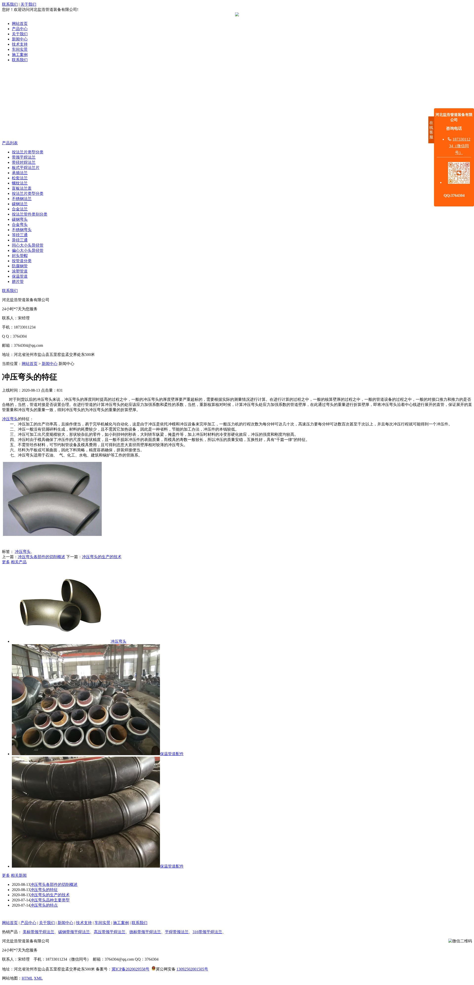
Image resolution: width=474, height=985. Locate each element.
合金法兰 (20, 209)
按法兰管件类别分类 (29, 214)
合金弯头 (20, 224)
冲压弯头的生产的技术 (101, 557)
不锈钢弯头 (22, 230)
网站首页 (20, 23)
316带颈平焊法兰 (207, 932)
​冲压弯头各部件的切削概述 (41, 557)
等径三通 (20, 235)
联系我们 (10, 4)
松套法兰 (20, 178)
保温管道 (20, 276)
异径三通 (20, 240)
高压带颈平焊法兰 (109, 932)
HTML (27, 978)
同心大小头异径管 (27, 245)
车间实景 (20, 49)
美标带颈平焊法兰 (38, 932)
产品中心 (20, 29)
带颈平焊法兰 (24, 157)
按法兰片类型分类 (27, 152)
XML (38, 978)
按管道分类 (22, 261)
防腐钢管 (20, 266)
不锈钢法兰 (22, 199)
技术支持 (20, 44)
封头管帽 (20, 256)
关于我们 (28, 4)
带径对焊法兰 (24, 162)
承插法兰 (20, 173)
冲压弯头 (10, 419)
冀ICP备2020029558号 (130, 969)
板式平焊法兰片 (26, 167)
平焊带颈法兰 (177, 932)
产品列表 (10, 143)
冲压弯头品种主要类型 (50, 900)
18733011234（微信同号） (459, 146)
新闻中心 (20, 39)
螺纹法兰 (20, 183)
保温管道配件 (172, 754)
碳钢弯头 (20, 219)
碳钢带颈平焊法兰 (74, 932)
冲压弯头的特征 (44, 890)
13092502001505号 (192, 969)
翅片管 (18, 281)
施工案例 (20, 55)
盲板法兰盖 (22, 188)
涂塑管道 (20, 271)
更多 (6, 562)
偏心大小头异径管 (27, 250)
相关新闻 (19, 875)
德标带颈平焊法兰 (145, 932)
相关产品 (19, 562)
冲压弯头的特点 (44, 905)
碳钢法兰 (20, 204)
